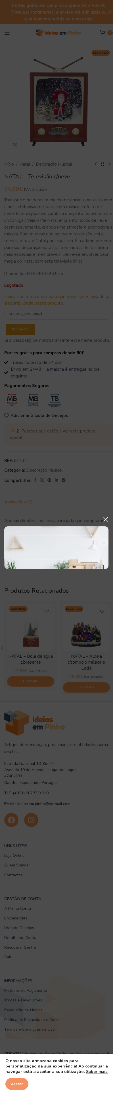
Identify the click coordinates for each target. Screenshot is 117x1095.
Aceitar (17, 1084)
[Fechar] (106, 519)
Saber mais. (97, 1071)
